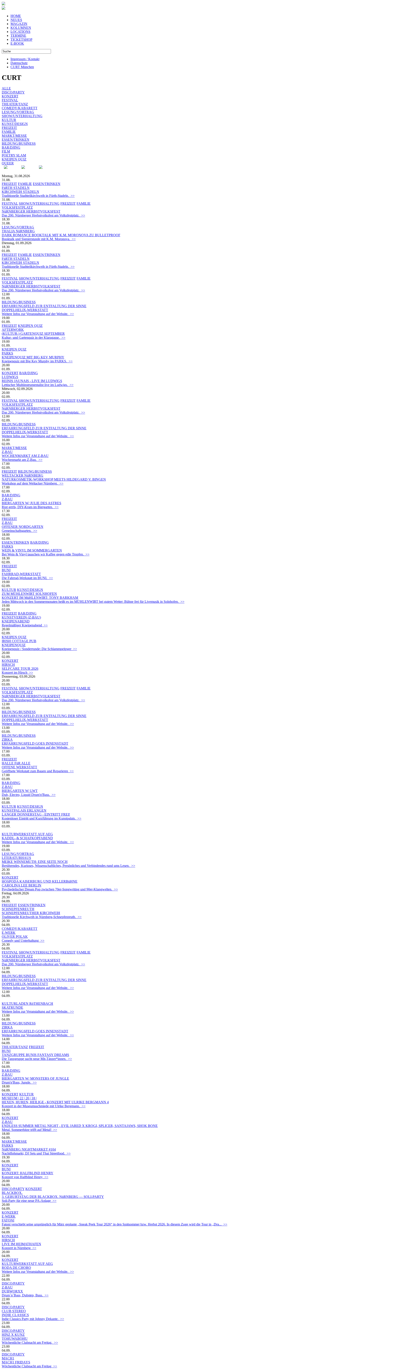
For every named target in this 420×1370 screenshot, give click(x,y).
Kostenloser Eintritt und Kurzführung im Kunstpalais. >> (41, 818)
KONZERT (10, 96)
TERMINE (18, 35)
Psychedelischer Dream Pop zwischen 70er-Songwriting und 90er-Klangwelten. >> (60, 889)
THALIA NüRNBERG (18, 231)
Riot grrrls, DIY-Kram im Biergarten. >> (30, 507)
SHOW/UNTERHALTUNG (22, 116)
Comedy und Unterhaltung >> (23, 940)
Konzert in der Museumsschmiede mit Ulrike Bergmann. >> (44, 1106)
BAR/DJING (11, 147)
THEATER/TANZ (15, 104)
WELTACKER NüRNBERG (22, 475)
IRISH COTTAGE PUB (19, 641)
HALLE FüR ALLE (16, 763)
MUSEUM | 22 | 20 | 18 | (19, 1098)
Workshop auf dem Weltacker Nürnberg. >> (32, 483)
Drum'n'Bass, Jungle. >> (19, 1082)
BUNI (6, 570)
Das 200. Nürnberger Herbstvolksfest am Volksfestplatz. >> (43, 215)
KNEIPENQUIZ (14, 645)
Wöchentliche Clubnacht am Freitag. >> (30, 1342)
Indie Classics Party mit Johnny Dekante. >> (33, 1319)
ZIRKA (7, 739)
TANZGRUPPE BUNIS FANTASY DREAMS (35, 1055)
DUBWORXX (12, 1291)
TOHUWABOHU (15, 1338)
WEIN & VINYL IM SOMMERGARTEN (32, 550)
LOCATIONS (20, 32)
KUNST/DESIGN (15, 124)
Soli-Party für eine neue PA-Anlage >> (29, 1200)
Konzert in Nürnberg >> (19, 1248)
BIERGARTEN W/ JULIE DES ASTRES (31, 503)
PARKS (7, 353)
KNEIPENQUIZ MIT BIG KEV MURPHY (33, 357)
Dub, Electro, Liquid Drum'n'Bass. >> (29, 795)
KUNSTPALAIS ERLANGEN (24, 810)
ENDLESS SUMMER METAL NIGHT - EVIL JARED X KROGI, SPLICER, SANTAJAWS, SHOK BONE (80, 1126)
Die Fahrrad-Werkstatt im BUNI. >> (27, 578)
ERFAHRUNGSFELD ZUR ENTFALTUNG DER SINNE (44, 306)
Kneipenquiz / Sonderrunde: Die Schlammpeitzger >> (39, 649)
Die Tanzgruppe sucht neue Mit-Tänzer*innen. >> (37, 1059)
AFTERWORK (13, 329)
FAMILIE (9, 132)
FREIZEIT (9, 128)
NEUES (16, 20)
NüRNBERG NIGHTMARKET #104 (29, 1149)
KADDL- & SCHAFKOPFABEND (27, 838)
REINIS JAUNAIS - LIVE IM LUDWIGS (32, 381)
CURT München (22, 67)
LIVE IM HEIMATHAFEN (21, 1244)
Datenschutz (19, 63)
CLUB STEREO (14, 1311)
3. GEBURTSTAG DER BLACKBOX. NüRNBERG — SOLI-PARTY (53, 1197)
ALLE (6, 88)
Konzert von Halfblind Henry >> (25, 1177)
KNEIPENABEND (16, 621)
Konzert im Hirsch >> (17, 672)
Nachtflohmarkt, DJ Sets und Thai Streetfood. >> (36, 1153)
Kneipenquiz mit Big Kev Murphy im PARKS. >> (37, 361)
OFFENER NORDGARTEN (22, 527)
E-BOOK (17, 43)
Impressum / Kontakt (24, 59)
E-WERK (9, 932)
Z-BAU (7, 452)
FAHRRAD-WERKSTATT (21, 574)
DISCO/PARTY (13, 92)
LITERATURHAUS (16, 858)
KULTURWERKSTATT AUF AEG (27, 834)
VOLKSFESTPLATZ (17, 207)
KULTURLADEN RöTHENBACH (27, 1003)
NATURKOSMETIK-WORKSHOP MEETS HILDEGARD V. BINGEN (54, 479)
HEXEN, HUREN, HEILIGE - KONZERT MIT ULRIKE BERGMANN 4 (55, 1102)
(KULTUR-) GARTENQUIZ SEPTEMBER (33, 333)
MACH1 (8, 1358)
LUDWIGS (10, 377)
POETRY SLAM (14, 155)
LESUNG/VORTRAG (18, 112)
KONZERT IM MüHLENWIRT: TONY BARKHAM (40, 597)
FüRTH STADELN (16, 188)
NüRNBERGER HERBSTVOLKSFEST (31, 211)
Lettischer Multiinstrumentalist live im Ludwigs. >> (38, 385)
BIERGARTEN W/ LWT (20, 791)
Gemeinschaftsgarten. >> (19, 530)
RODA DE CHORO (16, 1267)
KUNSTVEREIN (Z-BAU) (21, 617)
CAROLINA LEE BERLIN (21, 885)
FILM (6, 151)
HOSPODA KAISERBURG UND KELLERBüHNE (39, 881)
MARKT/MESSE (14, 136)
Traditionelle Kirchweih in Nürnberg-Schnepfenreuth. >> (42, 917)
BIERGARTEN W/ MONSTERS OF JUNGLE (35, 1078)
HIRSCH (8, 664)
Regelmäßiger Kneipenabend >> (25, 625)
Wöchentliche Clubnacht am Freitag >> (29, 1366)
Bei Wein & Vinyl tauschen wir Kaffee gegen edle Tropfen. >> (45, 554)
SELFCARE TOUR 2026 (20, 668)
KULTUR (9, 120)
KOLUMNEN (20, 28)
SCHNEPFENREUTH (18, 909)
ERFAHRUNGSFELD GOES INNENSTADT (35, 743)
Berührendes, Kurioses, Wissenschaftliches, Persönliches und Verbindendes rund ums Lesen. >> (68, 865)
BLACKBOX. (12, 1193)
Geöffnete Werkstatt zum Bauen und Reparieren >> (38, 771)
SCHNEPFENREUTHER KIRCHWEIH (31, 913)
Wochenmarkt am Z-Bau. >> (22, 460)
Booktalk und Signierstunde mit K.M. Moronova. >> (39, 239)
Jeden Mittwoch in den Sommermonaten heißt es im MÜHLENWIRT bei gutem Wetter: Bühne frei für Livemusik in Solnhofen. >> (93, 601)
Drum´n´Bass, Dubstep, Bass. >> (25, 1295)
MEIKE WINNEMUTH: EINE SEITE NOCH (35, 862)
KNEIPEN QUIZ (14, 159)
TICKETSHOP (21, 39)
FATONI (8, 1220)
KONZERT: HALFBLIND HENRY (27, 1173)
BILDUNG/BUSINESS (19, 143)
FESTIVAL (10, 100)
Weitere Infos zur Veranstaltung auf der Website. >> (38, 314)
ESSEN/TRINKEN (15, 139)
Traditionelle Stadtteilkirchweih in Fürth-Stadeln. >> (38, 195)
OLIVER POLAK (15, 936)
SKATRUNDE (12, 1007)
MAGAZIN (18, 24)
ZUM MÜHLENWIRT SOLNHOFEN (29, 594)
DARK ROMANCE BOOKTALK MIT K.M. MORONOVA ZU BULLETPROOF (61, 235)
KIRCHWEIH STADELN (20, 192)
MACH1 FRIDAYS (16, 1362)
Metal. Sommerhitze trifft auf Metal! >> (29, 1130)
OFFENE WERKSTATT (19, 767)
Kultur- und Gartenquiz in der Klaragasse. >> (33, 337)
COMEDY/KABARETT (19, 108)
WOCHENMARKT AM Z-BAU (25, 456)
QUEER (8, 163)
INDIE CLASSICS (15, 1315)
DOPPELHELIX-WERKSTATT (25, 310)
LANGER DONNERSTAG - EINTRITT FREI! (36, 814)
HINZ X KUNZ (13, 1334)
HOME (15, 16)
